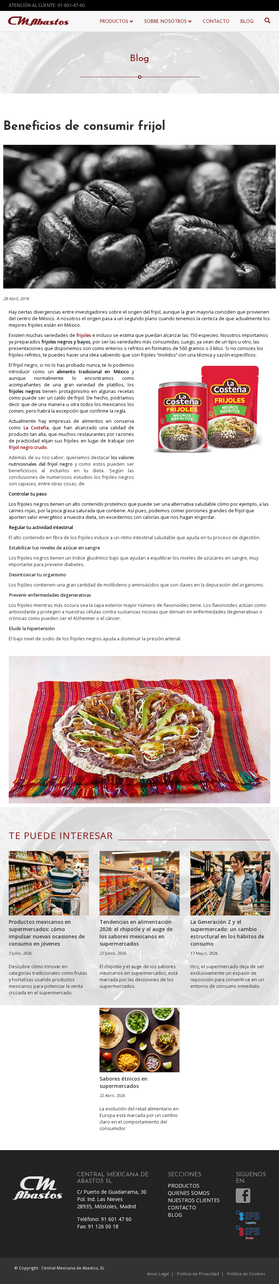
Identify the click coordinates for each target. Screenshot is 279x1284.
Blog (139, 59)
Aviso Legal (158, 1273)
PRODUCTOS (183, 1185)
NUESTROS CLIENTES (194, 1200)
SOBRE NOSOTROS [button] (166, 22)
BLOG (247, 22)
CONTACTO (216, 22)
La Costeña (36, 428)
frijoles (83, 335)
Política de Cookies (246, 1273)
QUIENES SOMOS (189, 1192)
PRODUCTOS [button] (115, 22)
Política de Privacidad (198, 1273)
